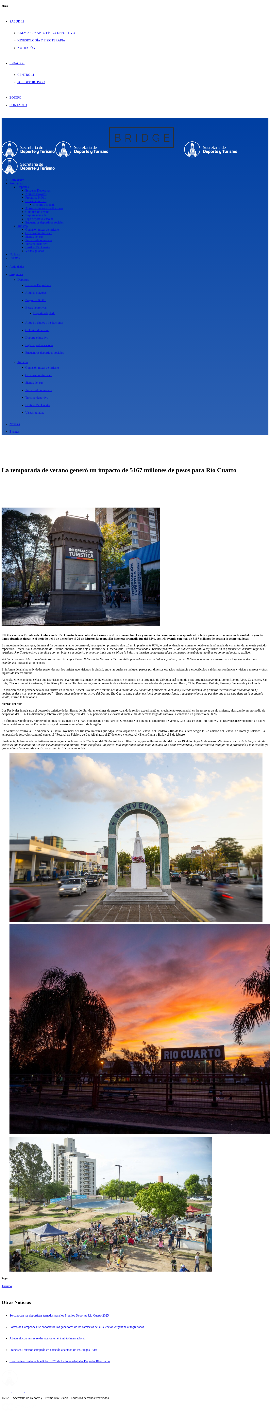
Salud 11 (16, 21)
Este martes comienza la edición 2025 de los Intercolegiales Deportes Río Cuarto (59, 1361)
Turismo (7, 1286)
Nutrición (26, 48)
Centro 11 (25, 74)
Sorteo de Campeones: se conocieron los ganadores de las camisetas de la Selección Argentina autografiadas (76, 1327)
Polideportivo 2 (31, 82)
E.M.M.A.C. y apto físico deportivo (46, 33)
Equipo (15, 97)
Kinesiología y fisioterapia (41, 40)
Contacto (18, 105)
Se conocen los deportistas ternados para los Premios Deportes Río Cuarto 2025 (59, 1315)
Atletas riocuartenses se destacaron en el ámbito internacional (47, 1338)
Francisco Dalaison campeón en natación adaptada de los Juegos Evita (53, 1349)
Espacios (17, 63)
